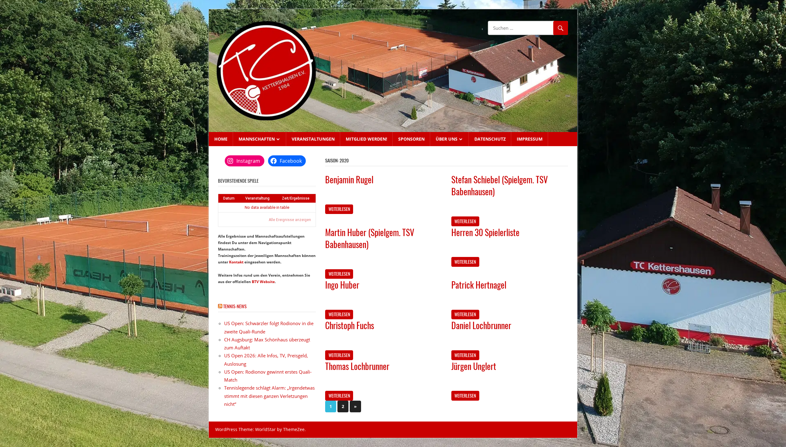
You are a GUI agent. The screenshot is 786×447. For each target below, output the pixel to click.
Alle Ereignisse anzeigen (290, 220)
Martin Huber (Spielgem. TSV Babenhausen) (369, 238)
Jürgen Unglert (473, 366)
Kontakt (236, 262)
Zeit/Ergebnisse (295, 198)
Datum (229, 198)
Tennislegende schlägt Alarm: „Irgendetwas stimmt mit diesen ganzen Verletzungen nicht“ (269, 396)
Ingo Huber (342, 284)
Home (221, 139)
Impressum (530, 139)
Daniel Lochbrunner (481, 325)
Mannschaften (257, 139)
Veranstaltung (257, 198)
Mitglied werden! (366, 139)
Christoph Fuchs (349, 325)
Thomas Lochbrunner (357, 366)
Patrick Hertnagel (478, 284)
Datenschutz (490, 139)
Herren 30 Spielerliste (485, 232)
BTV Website (263, 281)
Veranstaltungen (313, 139)
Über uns (446, 139)
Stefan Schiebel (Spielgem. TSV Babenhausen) (499, 185)
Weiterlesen (339, 209)
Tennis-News (235, 306)
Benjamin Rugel (349, 179)
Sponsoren (411, 139)
